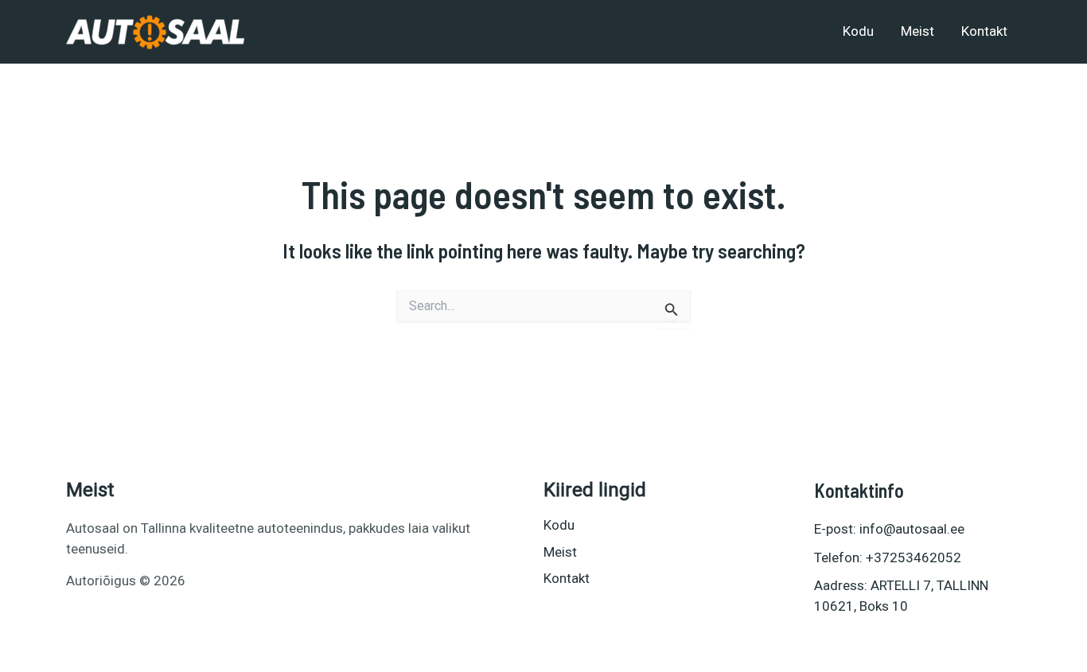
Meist (917, 31)
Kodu (858, 31)
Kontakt (984, 31)
